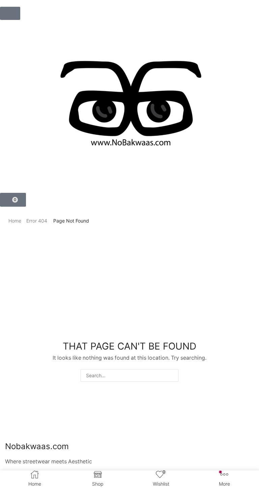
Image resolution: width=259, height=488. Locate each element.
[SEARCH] (172, 375)
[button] (10, 13)
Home (14, 221)
